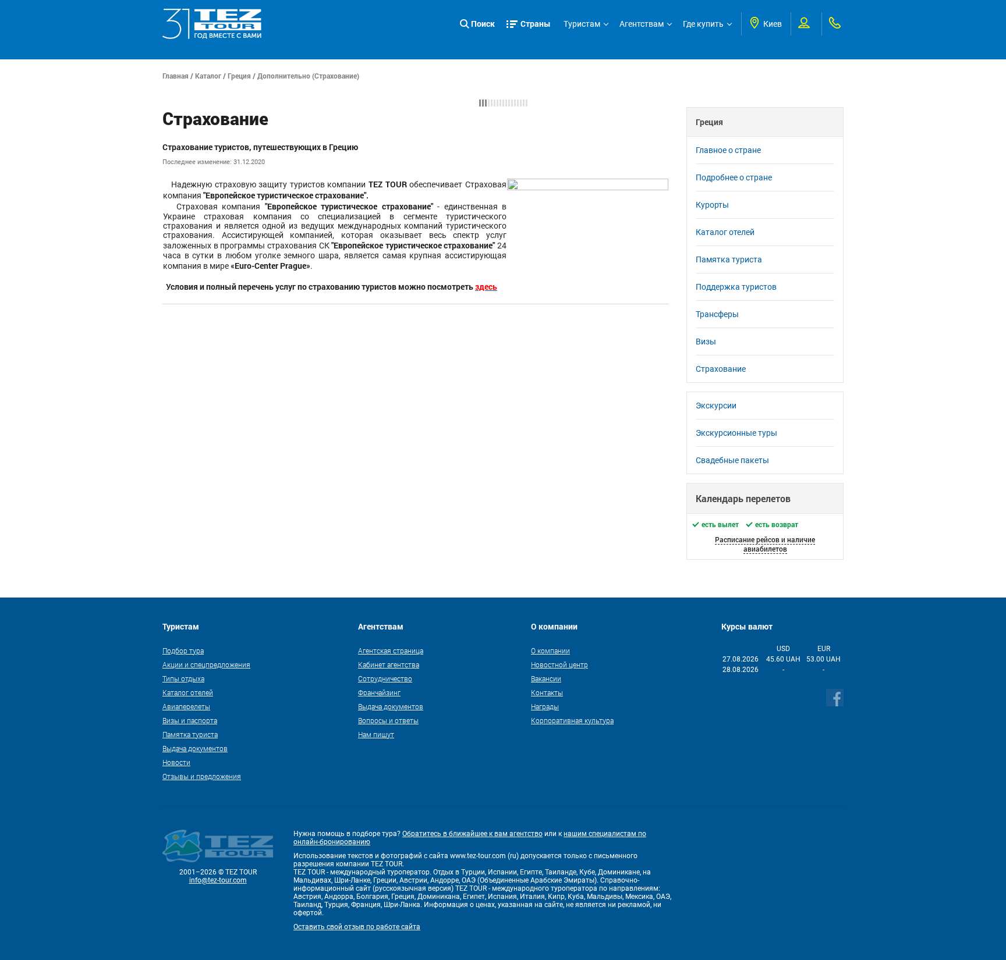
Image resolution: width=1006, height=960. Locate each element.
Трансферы (717, 314)
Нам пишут (376, 734)
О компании (550, 650)
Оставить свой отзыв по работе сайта (356, 927)
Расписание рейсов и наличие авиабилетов (765, 544)
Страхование (721, 369)
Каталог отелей (725, 232)
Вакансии (546, 678)
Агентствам (641, 24)
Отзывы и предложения (201, 776)
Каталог (208, 75)
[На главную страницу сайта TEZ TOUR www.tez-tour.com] (211, 24)
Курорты (712, 204)
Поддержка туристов (736, 286)
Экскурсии (716, 405)
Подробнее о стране (734, 177)
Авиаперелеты (186, 706)
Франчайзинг (379, 692)
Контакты (547, 692)
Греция (239, 75)
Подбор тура (183, 650)
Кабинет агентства (388, 664)
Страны (535, 23)
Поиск (483, 23)
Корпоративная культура (572, 720)
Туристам (582, 24)
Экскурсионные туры (736, 433)
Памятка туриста (729, 259)
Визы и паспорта (189, 720)
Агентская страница (390, 650)
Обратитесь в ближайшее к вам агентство (472, 834)
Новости (176, 762)
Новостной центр (559, 664)
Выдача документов (195, 748)
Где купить (703, 24)
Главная (175, 75)
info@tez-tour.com (218, 880)
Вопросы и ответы (388, 720)
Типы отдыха (183, 678)
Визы (706, 341)
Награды (545, 706)
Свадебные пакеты (732, 460)
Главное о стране (728, 150)
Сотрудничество (385, 678)
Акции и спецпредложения (206, 664)
